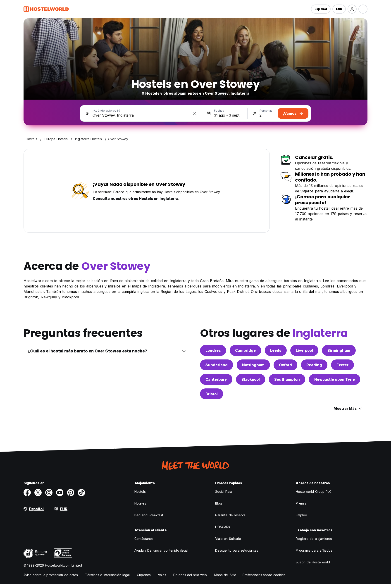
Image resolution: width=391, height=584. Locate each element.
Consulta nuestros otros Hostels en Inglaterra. (136, 198)
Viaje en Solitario (228, 539)
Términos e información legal (107, 575)
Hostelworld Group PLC (313, 491)
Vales (162, 575)
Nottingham (253, 365)
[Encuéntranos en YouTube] (59, 492)
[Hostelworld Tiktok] (81, 492)
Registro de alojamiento (314, 539)
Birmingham (338, 350)
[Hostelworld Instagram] (48, 492)
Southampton (287, 379)
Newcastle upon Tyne (334, 379)
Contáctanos (143, 539)
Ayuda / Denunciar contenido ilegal (161, 550)
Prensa (301, 503)
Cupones (144, 575)
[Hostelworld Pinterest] (70, 492)
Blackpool (250, 379)
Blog (218, 503)
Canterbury (216, 379)
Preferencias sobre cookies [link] (264, 575)
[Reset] (194, 113)
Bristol (211, 394)
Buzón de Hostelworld (313, 562)
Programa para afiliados (314, 550)
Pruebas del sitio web (190, 575)
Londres (213, 350)
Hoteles (140, 503)
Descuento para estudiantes (236, 550)
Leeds (275, 350)
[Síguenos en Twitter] (38, 492)
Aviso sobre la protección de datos (51, 575)
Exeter (342, 365)
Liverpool (304, 350)
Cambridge (245, 350)
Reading (314, 365)
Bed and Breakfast (148, 515)
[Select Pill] (352, 9)
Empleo (301, 515)
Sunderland (216, 365)
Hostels (140, 491)
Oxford (285, 365)
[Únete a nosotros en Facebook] (27, 492)
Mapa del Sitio (225, 575)
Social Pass (224, 491)
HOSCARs (222, 527)
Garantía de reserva (230, 515)
